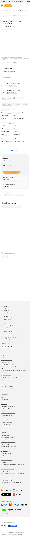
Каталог (9, 5)
